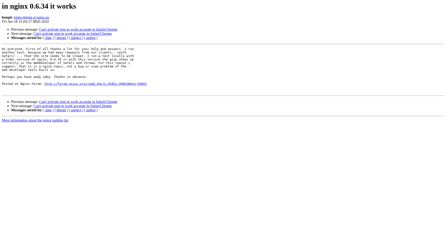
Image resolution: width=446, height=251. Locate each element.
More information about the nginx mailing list (35, 120)
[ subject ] (76, 38)
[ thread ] (61, 38)
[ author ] (91, 38)
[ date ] (48, 38)
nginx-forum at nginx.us (31, 17)
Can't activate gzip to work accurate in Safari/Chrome (78, 29)
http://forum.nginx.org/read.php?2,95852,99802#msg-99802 (96, 84)
